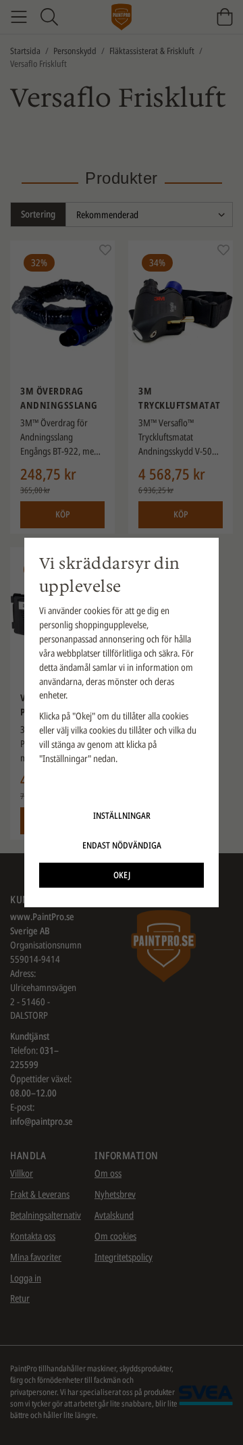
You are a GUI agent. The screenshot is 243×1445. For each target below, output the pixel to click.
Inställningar (122, 815)
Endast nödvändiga (121, 845)
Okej (121, 875)
